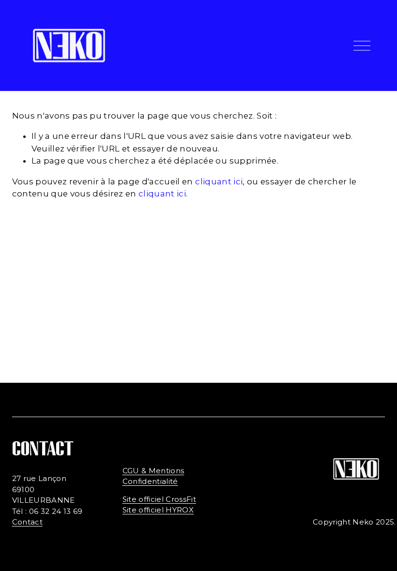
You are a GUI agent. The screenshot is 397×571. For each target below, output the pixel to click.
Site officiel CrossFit (159, 499)
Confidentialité (150, 481)
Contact (27, 521)
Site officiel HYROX (158, 509)
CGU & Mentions (153, 470)
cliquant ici (219, 181)
